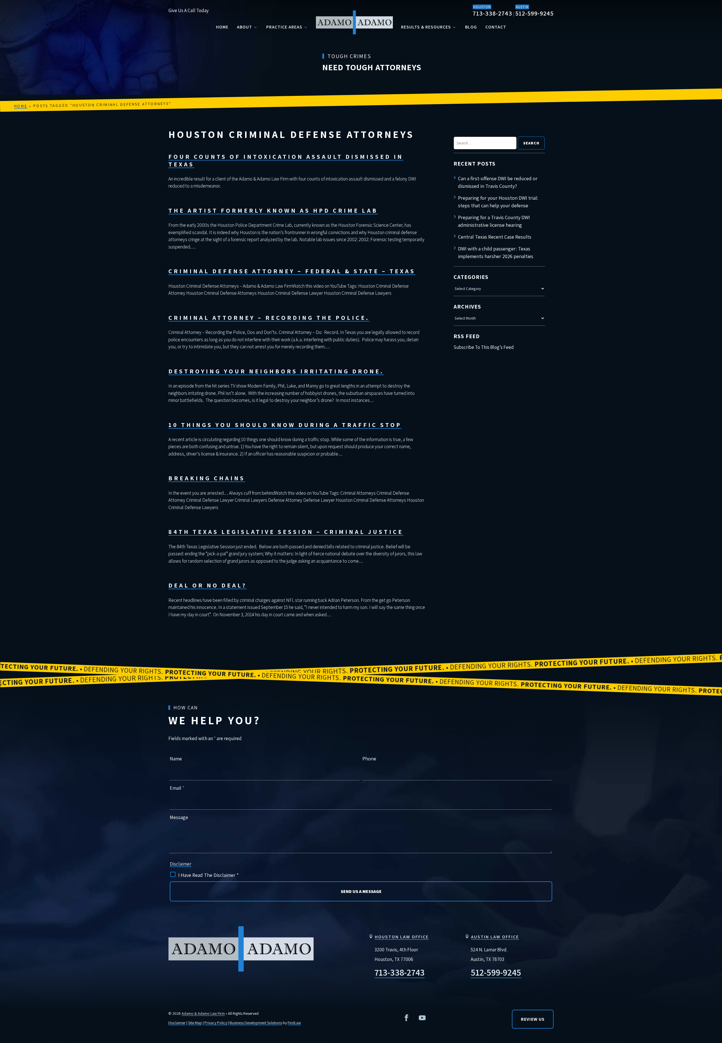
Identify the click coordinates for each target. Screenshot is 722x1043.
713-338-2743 (492, 13)
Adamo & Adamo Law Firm (203, 1013)
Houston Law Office (402, 937)
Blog (471, 27)
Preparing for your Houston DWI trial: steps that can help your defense (498, 202)
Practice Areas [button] (284, 27)
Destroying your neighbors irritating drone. (276, 371)
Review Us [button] (533, 1019)
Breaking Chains (206, 478)
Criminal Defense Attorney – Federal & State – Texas (291, 271)
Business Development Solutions (256, 1022)
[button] (713, 931)
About (244, 27)
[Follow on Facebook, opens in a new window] (406, 1018)
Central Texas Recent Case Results (494, 237)
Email (177, 788)
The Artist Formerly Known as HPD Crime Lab (273, 210)
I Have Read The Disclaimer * (208, 875)
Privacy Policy (215, 1022)
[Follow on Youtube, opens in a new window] (422, 1018)
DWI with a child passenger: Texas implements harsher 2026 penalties (495, 252)
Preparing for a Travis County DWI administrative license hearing (494, 221)
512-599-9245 (534, 13)
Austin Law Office (495, 937)
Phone (369, 758)
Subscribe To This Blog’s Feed (484, 347)
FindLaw (294, 1022)
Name (176, 758)
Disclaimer (180, 864)
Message (179, 817)
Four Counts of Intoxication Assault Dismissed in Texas (285, 160)
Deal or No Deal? (207, 585)
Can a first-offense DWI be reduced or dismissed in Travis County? (498, 182)
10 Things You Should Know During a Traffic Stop (285, 425)
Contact (495, 27)
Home (222, 27)
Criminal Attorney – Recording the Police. (268, 318)
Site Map (195, 1022)
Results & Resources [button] (426, 27)
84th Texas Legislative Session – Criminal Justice (285, 532)
